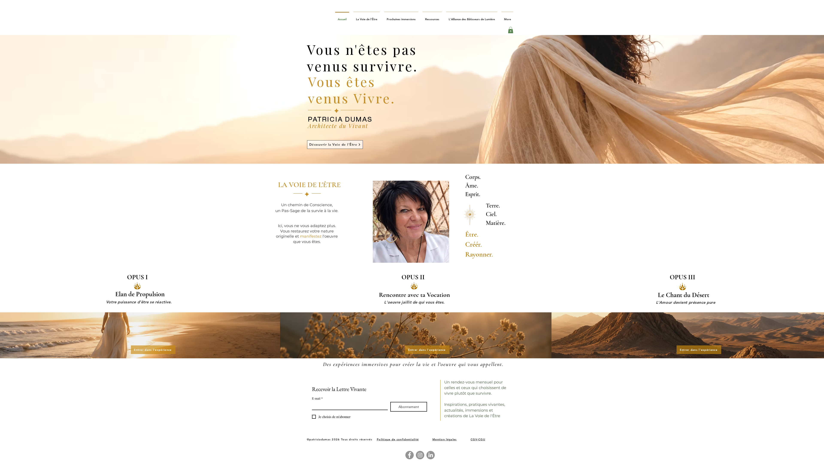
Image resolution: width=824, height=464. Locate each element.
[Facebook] (409, 455)
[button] (510, 30)
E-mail (317, 398)
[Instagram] (420, 455)
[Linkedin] (430, 455)
